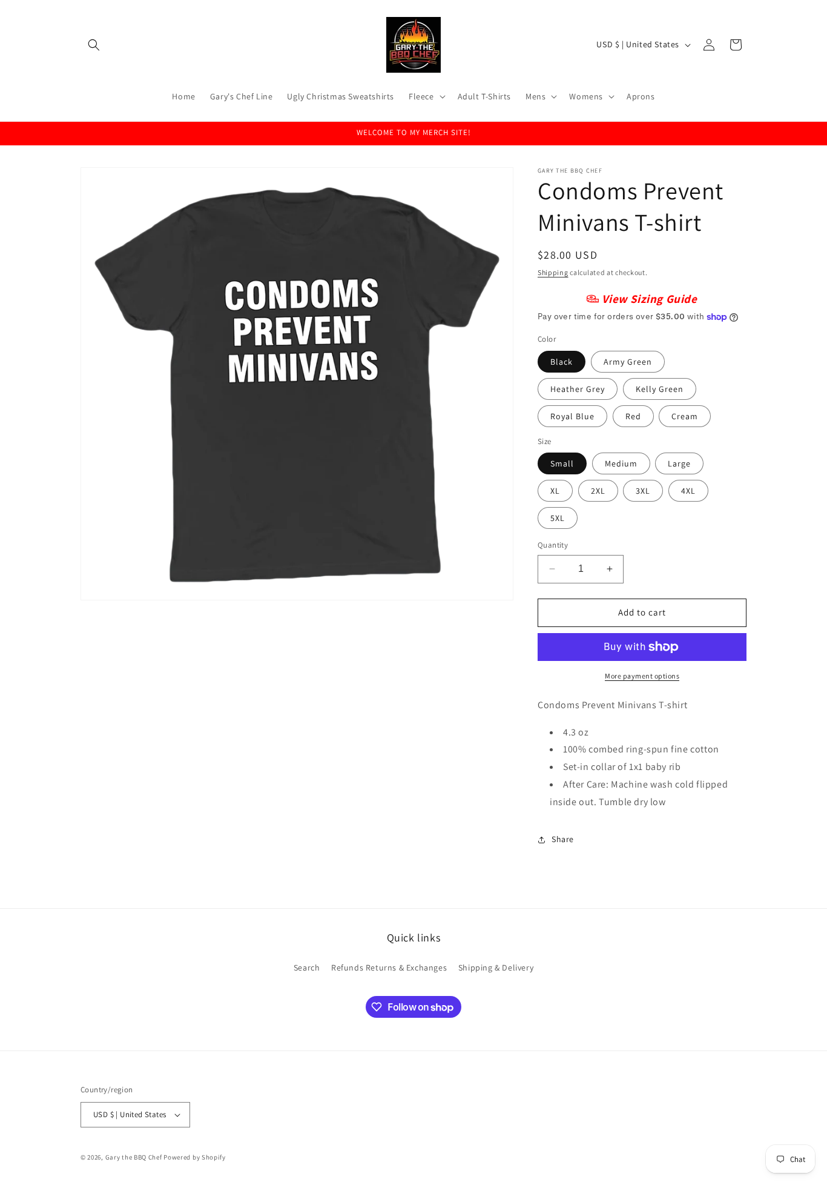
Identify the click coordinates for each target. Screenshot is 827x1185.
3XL (643, 490)
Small (562, 463)
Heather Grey (577, 388)
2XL (598, 490)
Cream (684, 416)
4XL (688, 490)
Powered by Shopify (194, 1157)
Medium (621, 463)
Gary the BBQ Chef (133, 1157)
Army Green (628, 361)
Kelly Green (660, 388)
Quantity (553, 545)
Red (633, 416)
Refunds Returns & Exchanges (389, 966)
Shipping (553, 272)
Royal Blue (572, 416)
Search (307, 966)
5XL (557, 518)
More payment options (642, 675)
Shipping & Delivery (495, 966)
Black (561, 361)
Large (679, 463)
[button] (94, 45)
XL (555, 490)
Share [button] (563, 839)
